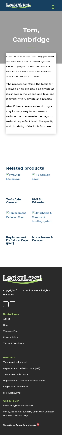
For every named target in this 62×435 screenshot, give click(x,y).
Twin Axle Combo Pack (15, 374)
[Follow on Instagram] (12, 304)
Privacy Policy (10, 337)
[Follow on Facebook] (6, 304)
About (6, 318)
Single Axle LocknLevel (15, 386)
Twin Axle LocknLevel (15, 362)
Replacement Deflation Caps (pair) (21, 368)
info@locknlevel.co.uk (21, 405)
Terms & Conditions (13, 343)
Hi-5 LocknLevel (12, 392)
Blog (5, 325)
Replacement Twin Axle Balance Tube (24, 380)
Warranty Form (11, 331)
